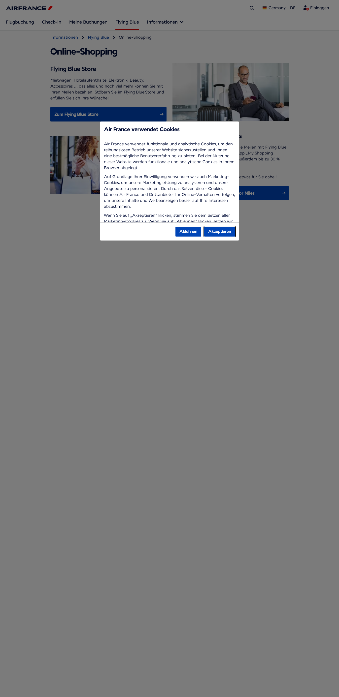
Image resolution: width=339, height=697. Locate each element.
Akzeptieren (219, 231)
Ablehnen (188, 231)
